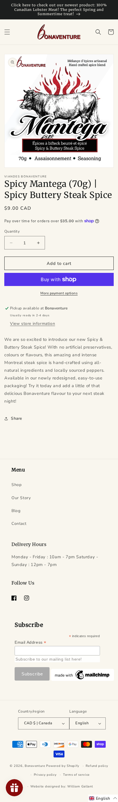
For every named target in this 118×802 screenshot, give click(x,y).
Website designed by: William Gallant (61, 786)
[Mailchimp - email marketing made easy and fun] (82, 679)
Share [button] (16, 418)
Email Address (30, 642)
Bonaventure (35, 766)
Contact (18, 523)
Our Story (21, 498)
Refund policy (97, 766)
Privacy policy (45, 775)
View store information (32, 323)
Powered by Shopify (62, 766)
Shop (16, 484)
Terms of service (76, 775)
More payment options (59, 293)
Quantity (12, 231)
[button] (7, 32)
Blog (15, 510)
